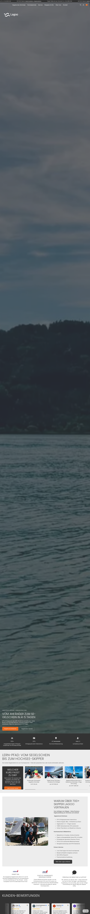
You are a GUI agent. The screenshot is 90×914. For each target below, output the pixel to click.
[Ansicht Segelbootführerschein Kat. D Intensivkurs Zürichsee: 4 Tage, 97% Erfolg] (74, 772)
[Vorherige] (26, 776)
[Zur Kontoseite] (83, 5)
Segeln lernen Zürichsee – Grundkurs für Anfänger (53, 781)
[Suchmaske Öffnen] (80, 5)
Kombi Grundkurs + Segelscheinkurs (23, 1)
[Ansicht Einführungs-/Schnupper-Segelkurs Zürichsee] (34, 772)
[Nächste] (86, 776)
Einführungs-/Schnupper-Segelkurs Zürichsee (33, 781)
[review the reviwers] (5, 905)
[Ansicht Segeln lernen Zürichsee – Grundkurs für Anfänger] (54, 772)
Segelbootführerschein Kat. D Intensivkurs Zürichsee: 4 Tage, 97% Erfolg (74, 782)
